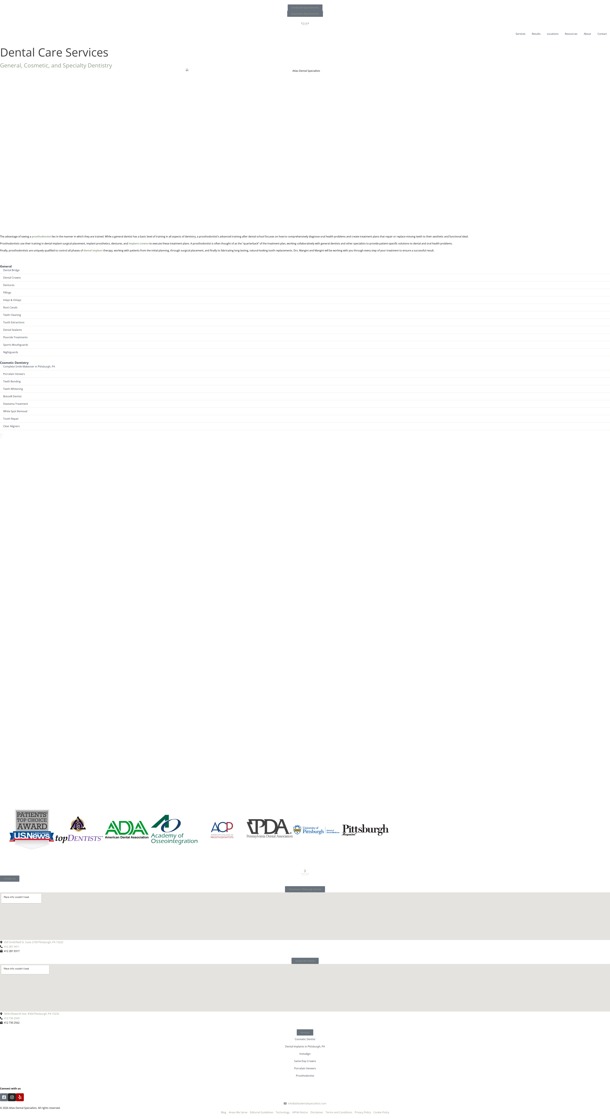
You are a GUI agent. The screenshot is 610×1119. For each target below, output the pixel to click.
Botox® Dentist (12, 396)
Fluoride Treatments (15, 337)
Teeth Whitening (13, 389)
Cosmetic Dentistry (14, 363)
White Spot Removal (15, 411)
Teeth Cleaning (12, 315)
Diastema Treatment (15, 404)
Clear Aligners (11, 426)
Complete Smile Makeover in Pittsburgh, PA (29, 366)
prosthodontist (41, 236)
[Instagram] (12, 1097)
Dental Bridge (11, 270)
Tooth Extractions (13, 322)
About (587, 34)
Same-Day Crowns (305, 1061)
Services (520, 34)
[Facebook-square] (4, 1097)
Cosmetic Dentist (305, 1039)
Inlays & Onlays (12, 300)
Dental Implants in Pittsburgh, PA (305, 1046)
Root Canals (10, 307)
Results (536, 34)
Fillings (7, 292)
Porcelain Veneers (14, 374)
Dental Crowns (12, 277)
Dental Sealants (12, 330)
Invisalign (305, 1054)
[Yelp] (20, 1097)
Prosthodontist (305, 1075)
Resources (571, 34)
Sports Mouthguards (15, 344)
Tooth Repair (11, 418)
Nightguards (10, 352)
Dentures (8, 285)
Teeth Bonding (12, 381)
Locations (553, 34)
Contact (602, 34)
